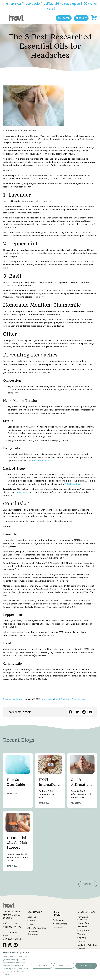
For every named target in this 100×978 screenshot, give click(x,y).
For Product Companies (33, 932)
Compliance (83, 930)
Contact (31, 920)
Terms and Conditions (82, 918)
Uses (83, 699)
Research (57, 927)
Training (76, 699)
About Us (31, 917)
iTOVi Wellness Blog (36, 928)
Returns (81, 941)
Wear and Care (59, 924)
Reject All (64, 965)
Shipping (81, 938)
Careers (31, 924)
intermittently (22, 492)
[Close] (98, 949)
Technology (58, 920)
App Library (47, 699)
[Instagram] (10, 945)
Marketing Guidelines (87, 945)
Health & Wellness (62, 699)
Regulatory (82, 927)
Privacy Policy (84, 923)
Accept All (86, 965)
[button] (64, 18)
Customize (41, 965)
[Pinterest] (15, 945)
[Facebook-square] (4, 945)
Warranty (82, 934)
